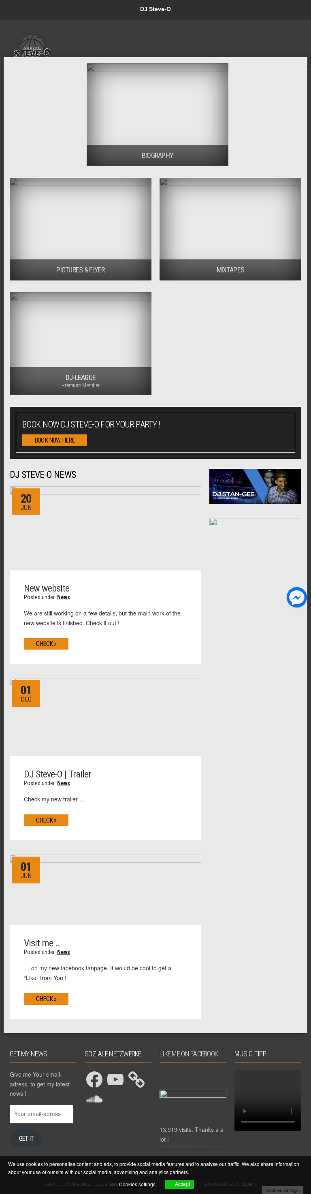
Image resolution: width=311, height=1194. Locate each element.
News (63, 597)
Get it (26, 1138)
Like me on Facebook (189, 1053)
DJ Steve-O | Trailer (57, 774)
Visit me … (42, 943)
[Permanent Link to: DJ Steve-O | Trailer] (105, 717)
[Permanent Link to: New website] (105, 527)
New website (46, 588)
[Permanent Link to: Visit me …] (105, 889)
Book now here (54, 440)
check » (46, 644)
